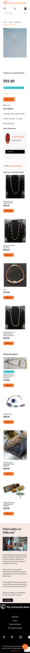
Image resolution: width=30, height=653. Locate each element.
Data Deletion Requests (15, 628)
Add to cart (9, 99)
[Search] (25, 13)
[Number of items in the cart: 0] (15, 9)
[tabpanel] (15, 42)
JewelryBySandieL (16, 166)
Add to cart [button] (8, 210)
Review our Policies (15, 624)
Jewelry (10, 22)
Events (15, 620)
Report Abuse (7, 105)
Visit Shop (10, 151)
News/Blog (15, 617)
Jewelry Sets (17, 22)
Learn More (8, 600)
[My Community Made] (15, 3)
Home (4, 22)
